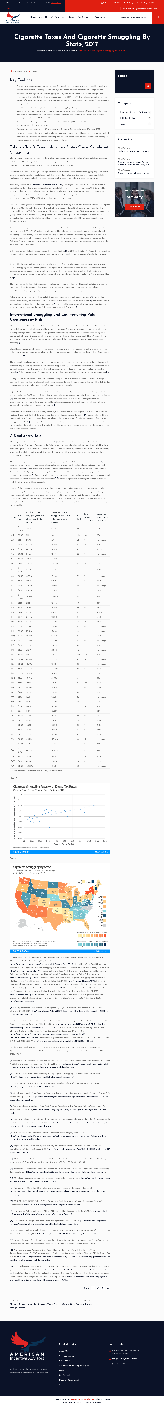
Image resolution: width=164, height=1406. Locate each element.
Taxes (34, 72)
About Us (43, 17)
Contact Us (100, 17)
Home (32, 17)
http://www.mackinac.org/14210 (23, 995)
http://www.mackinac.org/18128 (49, 988)
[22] (33, 474)
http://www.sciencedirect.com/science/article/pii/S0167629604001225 (63, 1041)
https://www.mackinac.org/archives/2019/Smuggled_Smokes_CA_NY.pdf (41, 964)
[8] (90, 301)
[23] (11, 1267)
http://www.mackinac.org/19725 (82, 981)
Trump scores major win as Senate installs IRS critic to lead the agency (133, 163)
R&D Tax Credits (127, 118)
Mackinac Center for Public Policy (47, 185)
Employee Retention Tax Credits (134, 112)
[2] (25, 222)
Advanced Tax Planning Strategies (74, 1366)
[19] (55, 442)
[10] (75, 307)
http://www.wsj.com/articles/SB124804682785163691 (32, 1087)
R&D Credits (64, 1361)
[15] (11, 399)
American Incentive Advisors (81, 1399)
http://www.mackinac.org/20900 (24, 978)
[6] (92, 297)
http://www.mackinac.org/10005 (23, 1001)
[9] (55, 304)
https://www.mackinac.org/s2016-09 (25, 971)
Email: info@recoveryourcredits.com (141, 9)
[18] (28, 422)
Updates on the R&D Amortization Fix (133, 153)
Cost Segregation (66, 1356)
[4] (29, 258)
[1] (62, 188)
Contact (79, 1402)
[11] (18, 343)
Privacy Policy (68, 1402)
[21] (26, 469)
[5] (14, 278)
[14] (107, 372)
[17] (84, 415)
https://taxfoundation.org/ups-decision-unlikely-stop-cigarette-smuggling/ (42, 1077)
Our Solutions (57, 17)
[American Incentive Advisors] (13, 18)
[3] (66, 251)
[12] (24, 356)
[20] (101, 462)
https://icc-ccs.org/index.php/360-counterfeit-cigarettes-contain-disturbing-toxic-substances (65, 1172)
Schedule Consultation (93, 1402)
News (71, 17)
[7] (47, 301)
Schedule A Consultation (132, 18)
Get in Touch (134, 207)
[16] (53, 405)
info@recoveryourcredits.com (125, 1359)
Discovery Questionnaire (69, 1380)
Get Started (83, 17)
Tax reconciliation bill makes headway (134, 173)
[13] (16, 372)
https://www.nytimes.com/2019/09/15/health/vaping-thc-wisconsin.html (67, 1234)
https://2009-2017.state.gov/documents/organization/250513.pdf (52, 1205)
